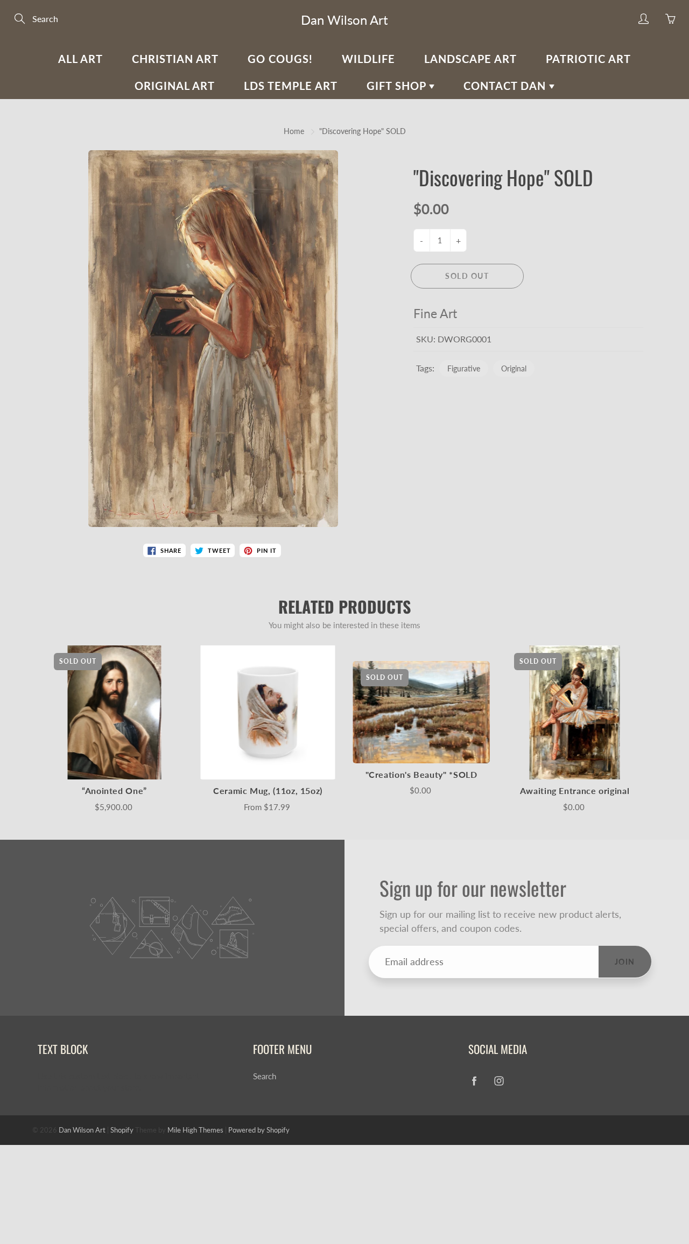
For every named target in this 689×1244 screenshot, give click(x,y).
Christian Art (175, 58)
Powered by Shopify (259, 1130)
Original (513, 368)
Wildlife (368, 58)
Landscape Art (470, 58)
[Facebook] (474, 1080)
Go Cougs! (280, 58)
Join (625, 961)
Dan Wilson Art (344, 19)
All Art (80, 58)
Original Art (175, 85)
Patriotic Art (588, 58)
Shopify (121, 1130)
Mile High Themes (195, 1130)
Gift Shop (398, 85)
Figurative (463, 368)
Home (294, 131)
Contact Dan (506, 85)
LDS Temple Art (291, 85)
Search (264, 1076)
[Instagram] (498, 1080)
